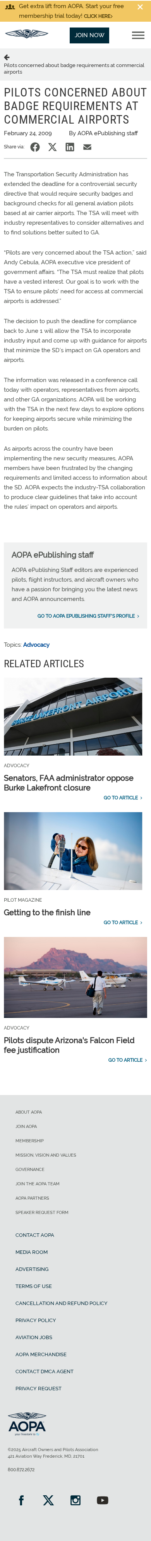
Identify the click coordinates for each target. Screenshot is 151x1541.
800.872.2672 (21, 1469)
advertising (31, 1269)
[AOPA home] (26, 36)
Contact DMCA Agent (44, 1371)
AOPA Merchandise (41, 1354)
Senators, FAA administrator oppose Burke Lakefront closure (69, 782)
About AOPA (28, 1112)
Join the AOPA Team (37, 1183)
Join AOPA (26, 1126)
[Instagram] (75, 1501)
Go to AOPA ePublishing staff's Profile (86, 616)
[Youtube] (102, 1501)
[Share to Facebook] (35, 147)
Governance (30, 1169)
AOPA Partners (32, 1198)
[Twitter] (48, 1501)
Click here (97, 16)
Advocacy (36, 644)
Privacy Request (38, 1388)
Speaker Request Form (42, 1212)
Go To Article (121, 798)
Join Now (90, 35)
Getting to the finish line (47, 912)
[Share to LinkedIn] (70, 147)
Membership (29, 1140)
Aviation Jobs (33, 1337)
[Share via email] (87, 147)
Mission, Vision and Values (45, 1155)
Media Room (31, 1252)
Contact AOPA (34, 1235)
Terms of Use (33, 1286)
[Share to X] (52, 147)
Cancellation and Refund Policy (61, 1303)
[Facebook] (21, 1501)
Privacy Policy (35, 1320)
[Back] (8, 57)
